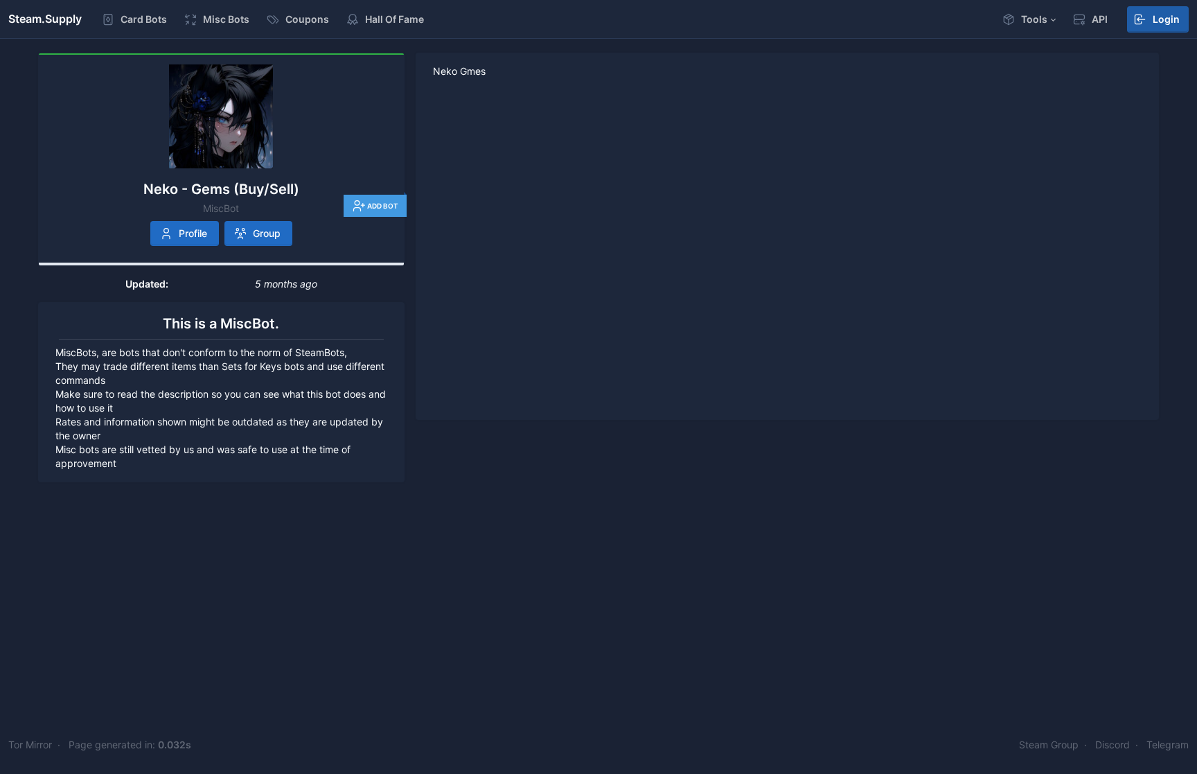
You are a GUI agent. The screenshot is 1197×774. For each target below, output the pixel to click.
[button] (1028, 19)
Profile (193, 233)
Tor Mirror (30, 744)
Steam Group (1049, 744)
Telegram (1167, 744)
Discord (1112, 744)
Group (267, 233)
